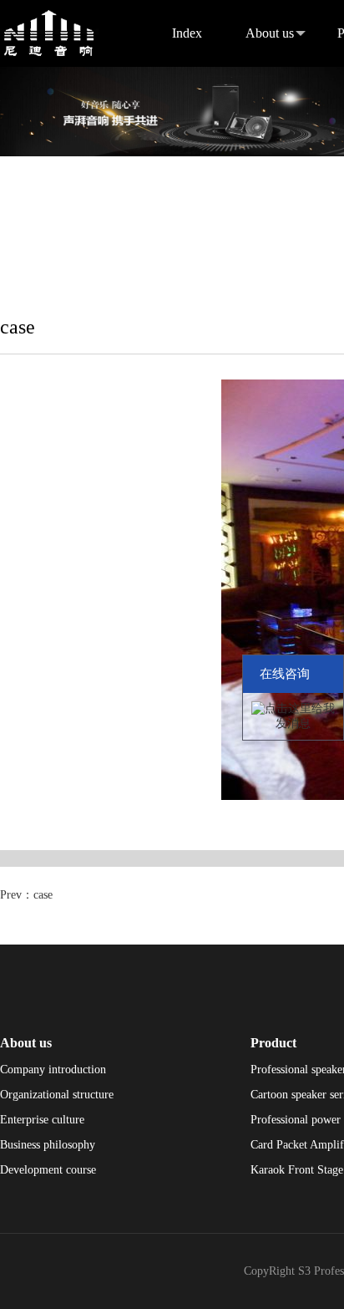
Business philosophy (47, 1144)
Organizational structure (57, 1094)
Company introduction (53, 1069)
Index (187, 33)
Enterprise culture (42, 1119)
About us (269, 33)
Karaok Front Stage (296, 1170)
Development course (48, 1170)
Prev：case (26, 895)
